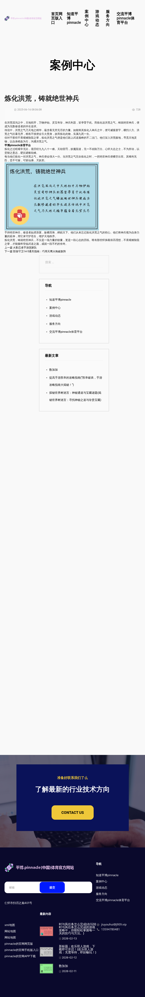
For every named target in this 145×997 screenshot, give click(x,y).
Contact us (72, 812)
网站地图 (10, 931)
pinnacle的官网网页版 (19, 943)
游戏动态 (97, 18)
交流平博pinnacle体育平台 (126, 18)
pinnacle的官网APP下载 (20, 956)
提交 (52, 887)
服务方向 (108, 18)
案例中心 (87, 18)
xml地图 (10, 925)
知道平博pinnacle (60, 299)
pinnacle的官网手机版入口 (22, 950)
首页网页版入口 (56, 18)
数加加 (53, 369)
